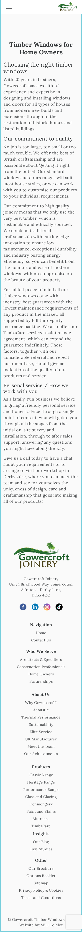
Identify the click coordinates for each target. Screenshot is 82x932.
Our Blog (41, 841)
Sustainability (41, 724)
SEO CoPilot (52, 925)
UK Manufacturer (41, 739)
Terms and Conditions (41, 897)
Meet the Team (41, 746)
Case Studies (41, 849)
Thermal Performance (41, 717)
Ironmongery (41, 804)
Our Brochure (41, 868)
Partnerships (41, 681)
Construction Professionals (41, 666)
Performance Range (41, 789)
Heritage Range (41, 782)
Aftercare (41, 818)
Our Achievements (41, 753)
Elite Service (41, 731)
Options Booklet (41, 875)
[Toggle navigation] (9, 7)
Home (41, 632)
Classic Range (41, 775)
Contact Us (41, 640)
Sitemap (41, 883)
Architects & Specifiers (41, 659)
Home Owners (41, 674)
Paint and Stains (41, 811)
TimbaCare (41, 826)
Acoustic (41, 710)
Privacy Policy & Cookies (41, 890)
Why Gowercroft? (41, 702)
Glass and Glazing (41, 796)
